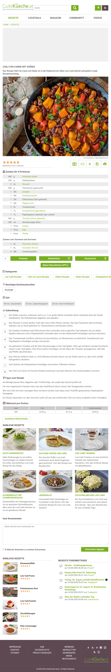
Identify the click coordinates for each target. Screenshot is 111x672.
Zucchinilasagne (27, 613)
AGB (42, 647)
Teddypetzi (92, 582)
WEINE (69, 656)
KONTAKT (14, 650)
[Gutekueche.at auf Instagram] (101, 648)
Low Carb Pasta (27, 576)
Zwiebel (25, 192)
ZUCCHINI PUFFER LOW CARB (53, 453)
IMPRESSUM (15, 647)
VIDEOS (98, 17)
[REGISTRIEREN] (105, 8)
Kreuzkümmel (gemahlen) (33, 211)
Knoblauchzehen (29, 195)
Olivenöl (26, 184)
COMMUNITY (76, 17)
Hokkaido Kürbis (29, 176)
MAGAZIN (55, 17)
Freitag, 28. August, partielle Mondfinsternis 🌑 (86, 580)
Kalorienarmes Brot (29, 588)
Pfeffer (25, 233)
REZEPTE (13, 17)
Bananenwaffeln (27, 563)
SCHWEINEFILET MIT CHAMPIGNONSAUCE (13, 496)
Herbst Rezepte (62, 277)
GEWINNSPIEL (69, 653)
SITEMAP (15, 653)
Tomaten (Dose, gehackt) (33, 218)
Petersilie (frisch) (30, 244)
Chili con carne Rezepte (38, 277)
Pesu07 (91, 568)
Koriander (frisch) (30, 248)
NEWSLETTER (69, 650)
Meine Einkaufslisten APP (54, 265)
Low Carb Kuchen (28, 601)
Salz (24, 230)
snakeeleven (93, 599)
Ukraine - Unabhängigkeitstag (78, 565)
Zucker (25, 226)
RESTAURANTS (69, 659)
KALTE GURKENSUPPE (13, 453)
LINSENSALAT (45, 495)
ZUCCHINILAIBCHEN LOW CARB (90, 495)
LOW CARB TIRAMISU (85, 453)
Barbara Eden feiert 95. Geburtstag (80, 572)
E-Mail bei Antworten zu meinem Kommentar (24, 549)
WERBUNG (69, 647)
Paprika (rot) (28, 203)
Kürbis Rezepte (82, 277)
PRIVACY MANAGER (42, 653)
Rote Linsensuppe (28, 626)
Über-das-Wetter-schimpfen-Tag (79, 597)
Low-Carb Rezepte (13, 277)
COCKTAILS (34, 17)
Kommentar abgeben (94, 549)
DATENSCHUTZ (42, 650)
